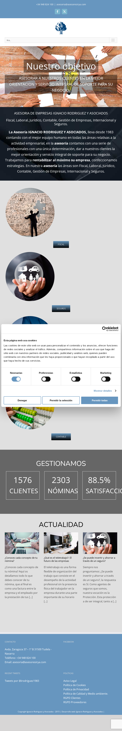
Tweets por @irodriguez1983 (22, 681)
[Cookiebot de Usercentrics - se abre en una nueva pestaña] (104, 329)
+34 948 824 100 (26, 658)
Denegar (22, 400)
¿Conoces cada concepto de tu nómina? (21, 559)
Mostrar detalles (103, 390)
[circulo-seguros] (30, 252)
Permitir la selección (61, 400)
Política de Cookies (74, 685)
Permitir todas (100, 400)
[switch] (46, 379)
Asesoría (20, 132)
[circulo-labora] (30, 316)
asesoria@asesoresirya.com (71, 4)
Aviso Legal (70, 681)
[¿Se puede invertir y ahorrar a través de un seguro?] (100, 543)
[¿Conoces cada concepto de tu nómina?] (22, 543)
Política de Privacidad (76, 689)
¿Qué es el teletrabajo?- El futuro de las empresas (58, 559)
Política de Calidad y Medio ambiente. (85, 693)
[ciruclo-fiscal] (30, 188)
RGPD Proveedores (74, 702)
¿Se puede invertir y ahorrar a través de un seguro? (99, 559)
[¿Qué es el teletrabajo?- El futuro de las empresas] (61, 543)
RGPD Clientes (72, 698)
